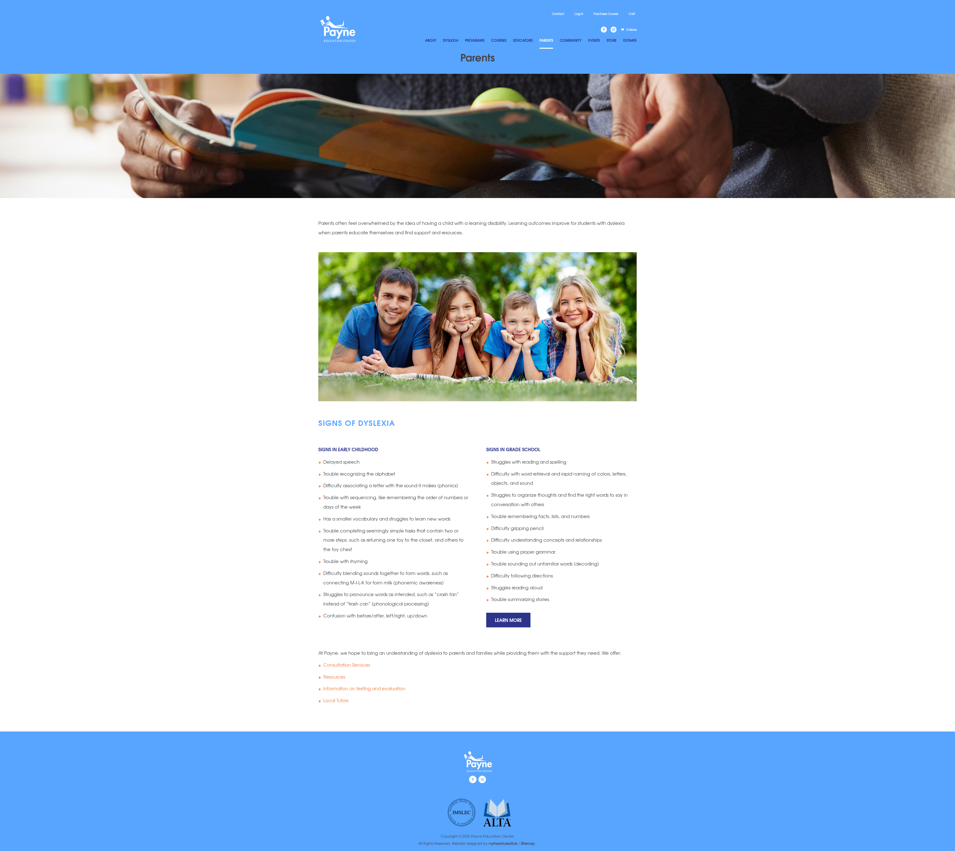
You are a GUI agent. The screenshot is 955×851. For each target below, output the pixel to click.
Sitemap (528, 843)
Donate (630, 41)
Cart (632, 13)
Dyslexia (450, 41)
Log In (578, 13)
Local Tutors (335, 700)
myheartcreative (503, 843)
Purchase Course (606, 13)
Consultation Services (346, 664)
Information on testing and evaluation (364, 688)
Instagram (482, 779)
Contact (558, 13)
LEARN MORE (508, 619)
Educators (523, 41)
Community (570, 41)
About (430, 41)
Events (594, 41)
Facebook (473, 779)
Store (612, 41)
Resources (334, 676)
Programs (474, 41)
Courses (498, 41)
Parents (546, 41)
